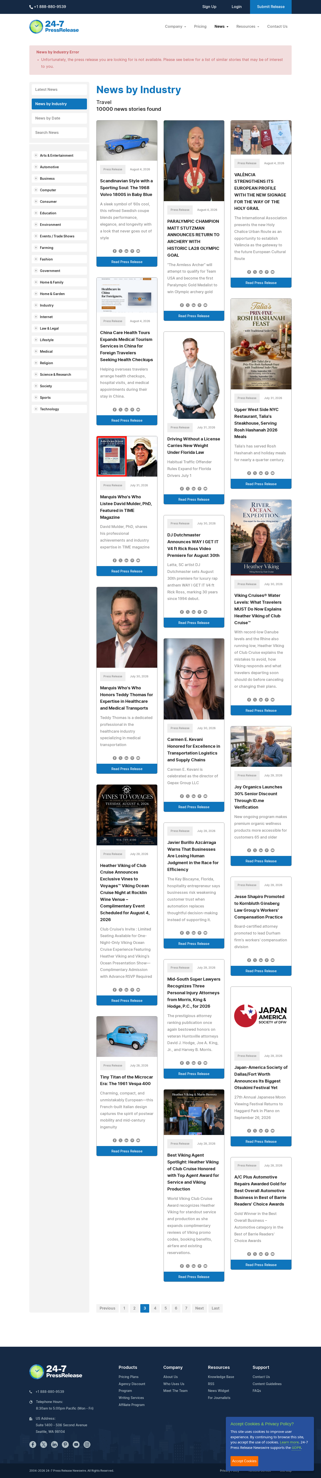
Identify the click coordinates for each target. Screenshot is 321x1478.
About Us (170, 1377)
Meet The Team (175, 1391)
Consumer (48, 202)
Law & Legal (49, 328)
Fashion (46, 259)
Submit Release (271, 7)
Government (50, 271)
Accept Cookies (244, 1461)
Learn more (289, 1442)
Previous (107, 1308)
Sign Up (209, 7)
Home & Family (51, 282)
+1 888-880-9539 (49, 7)
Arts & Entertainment (56, 155)
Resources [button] (246, 26)
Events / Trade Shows (57, 236)
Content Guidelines (267, 1384)
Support (261, 1368)
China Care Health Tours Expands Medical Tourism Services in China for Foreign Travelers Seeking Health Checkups (126, 346)
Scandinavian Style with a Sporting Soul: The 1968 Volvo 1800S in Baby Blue (126, 188)
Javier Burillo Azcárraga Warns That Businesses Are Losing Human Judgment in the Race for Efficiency (193, 856)
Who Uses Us (173, 1384)
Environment (50, 225)
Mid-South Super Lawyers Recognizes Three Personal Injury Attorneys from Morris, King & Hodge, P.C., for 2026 (193, 993)
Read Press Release (126, 262)
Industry (47, 305)
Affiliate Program (132, 1405)
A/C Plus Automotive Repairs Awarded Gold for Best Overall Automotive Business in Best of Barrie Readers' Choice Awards (260, 1190)
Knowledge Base (221, 1377)
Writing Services (131, 1398)
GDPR (296, 1447)
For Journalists (219, 1398)
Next (199, 1308)
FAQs (257, 1391)
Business (47, 178)
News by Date (47, 118)
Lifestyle (47, 340)
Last (215, 1308)
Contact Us (277, 26)
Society (46, 386)
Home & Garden (52, 294)
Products (128, 1368)
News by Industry (51, 104)
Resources (219, 1368)
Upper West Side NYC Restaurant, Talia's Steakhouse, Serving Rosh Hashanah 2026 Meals (256, 423)
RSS (211, 1384)
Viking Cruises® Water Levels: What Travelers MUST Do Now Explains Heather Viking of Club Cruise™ (258, 609)
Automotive (49, 167)
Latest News (46, 90)
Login (237, 7)
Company (173, 1368)
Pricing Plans (129, 1377)
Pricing (200, 26)
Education (48, 213)
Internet (46, 317)
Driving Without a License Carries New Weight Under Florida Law (193, 446)
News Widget (218, 1391)
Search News (47, 133)
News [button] (220, 26)
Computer (48, 190)
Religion (46, 363)
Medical (46, 351)
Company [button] (174, 26)
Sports (45, 397)
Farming (46, 248)
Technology (49, 409)
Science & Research (55, 374)
